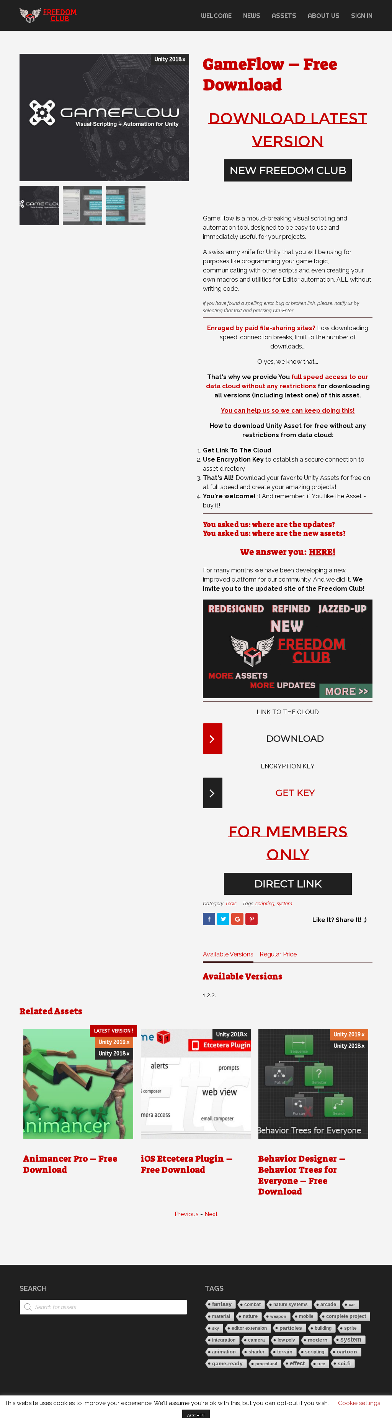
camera (256, 1339)
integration (223, 1340)
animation (224, 1352)
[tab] (228, 956)
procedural (266, 1363)
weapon (278, 1316)
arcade (328, 1304)
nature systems (290, 1304)
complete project (346, 1316)
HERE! (322, 551)
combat (252, 1304)
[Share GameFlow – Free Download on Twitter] (223, 919)
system (284, 903)
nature (250, 1316)
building (323, 1328)
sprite (350, 1328)
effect (297, 1363)
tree (321, 1363)
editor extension (249, 1328)
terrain (284, 1352)
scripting (264, 903)
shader (256, 1352)
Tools (231, 903)
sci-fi (344, 1363)
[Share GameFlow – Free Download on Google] (237, 919)
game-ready (227, 1363)
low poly (286, 1340)
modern (318, 1340)
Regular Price (278, 954)
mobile (306, 1316)
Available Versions (228, 954)
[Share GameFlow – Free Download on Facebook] (209, 919)
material (221, 1316)
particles (290, 1328)
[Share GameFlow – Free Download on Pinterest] (251, 919)
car (352, 1304)
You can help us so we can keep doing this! (288, 410)
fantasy (222, 1304)
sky (215, 1328)
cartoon (347, 1352)
